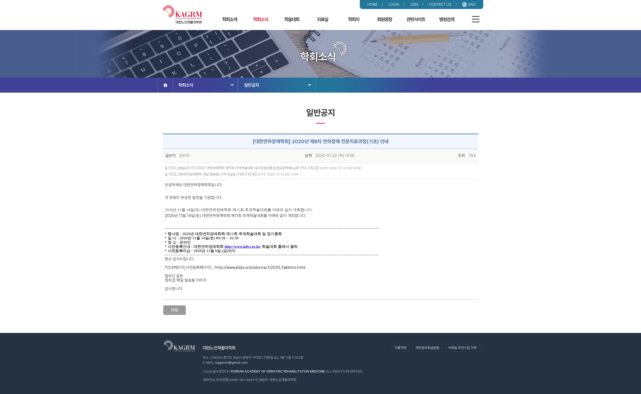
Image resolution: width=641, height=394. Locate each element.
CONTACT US (440, 4)
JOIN (414, 4)
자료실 (322, 19)
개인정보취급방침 (427, 348)
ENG (472, 4)
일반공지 (251, 85)
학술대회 (291, 19)
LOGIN (394, 4)
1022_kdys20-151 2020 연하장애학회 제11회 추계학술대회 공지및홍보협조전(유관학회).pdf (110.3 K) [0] (244, 168)
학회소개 (229, 19)
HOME (372, 4)
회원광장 (384, 19)
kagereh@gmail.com (231, 362)
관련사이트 (415, 19)
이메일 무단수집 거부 (462, 348)
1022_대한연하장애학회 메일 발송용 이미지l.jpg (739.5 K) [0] (213, 174)
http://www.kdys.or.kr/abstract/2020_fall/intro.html (260, 267)
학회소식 (260, 19)
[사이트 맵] (476, 20)
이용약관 (401, 348)
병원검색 (446, 19)
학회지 (353, 19)
